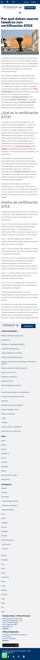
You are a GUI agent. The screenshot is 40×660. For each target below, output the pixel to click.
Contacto (5, 628)
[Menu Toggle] (20, 13)
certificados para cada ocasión (16, 149)
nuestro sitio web (31, 318)
